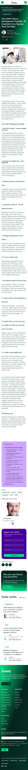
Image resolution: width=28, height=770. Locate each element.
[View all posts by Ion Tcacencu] (12, 523)
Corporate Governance (6, 700)
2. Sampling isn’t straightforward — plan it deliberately (14, 454)
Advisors (3, 711)
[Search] (25, 2)
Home (3, 7)
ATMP (16, 495)
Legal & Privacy (4, 763)
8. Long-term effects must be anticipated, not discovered (12, 474)
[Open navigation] (2, 2)
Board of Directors (18, 700)
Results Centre (4, 692)
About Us (17, 692)
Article (7, 647)
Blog (7, 625)
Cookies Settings (22, 760)
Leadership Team (18, 702)
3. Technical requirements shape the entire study (14, 457)
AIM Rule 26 (3, 709)
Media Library (4, 721)
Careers (16, 707)
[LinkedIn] (2, 766)
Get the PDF (14, 555)
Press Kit (3, 718)
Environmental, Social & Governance (6, 705)
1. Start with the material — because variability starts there (14, 450)
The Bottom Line (9, 484)
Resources (11, 7)
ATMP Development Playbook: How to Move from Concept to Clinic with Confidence (13, 609)
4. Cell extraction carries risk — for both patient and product (14, 461)
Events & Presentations (5, 697)
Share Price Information (6, 702)
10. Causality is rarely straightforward (14, 482)
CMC (11, 495)
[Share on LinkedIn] (6, 39)
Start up (20, 492)
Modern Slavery (13, 760)
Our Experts (17, 705)
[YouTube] (6, 766)
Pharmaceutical (7, 14)
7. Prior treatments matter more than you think (14, 470)
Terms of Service (5, 760)
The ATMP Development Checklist (14, 447)
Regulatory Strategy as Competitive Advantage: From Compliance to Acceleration (13, 652)
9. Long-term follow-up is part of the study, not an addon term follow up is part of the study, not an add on (14, 478)
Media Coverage (4, 723)
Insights (6, 7)
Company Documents (5, 695)
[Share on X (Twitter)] (10, 39)
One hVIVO (17, 695)
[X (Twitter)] (4, 766)
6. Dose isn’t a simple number (13, 467)
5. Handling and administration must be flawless (14, 464)
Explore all (21, 597)
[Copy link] (3, 39)
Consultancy (5, 495)
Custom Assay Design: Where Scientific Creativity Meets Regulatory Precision (13, 630)
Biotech (14, 492)
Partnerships (17, 697)
